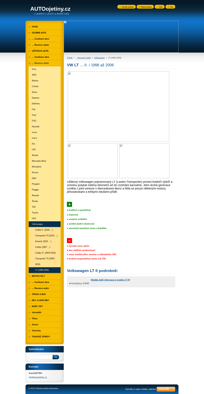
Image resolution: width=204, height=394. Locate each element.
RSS (161, 7)
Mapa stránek (146, 7)
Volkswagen (99, 58)
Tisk (171, 7)
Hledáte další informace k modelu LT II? (110, 280)
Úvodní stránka (128, 7)
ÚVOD (70, 58)
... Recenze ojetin (83, 58)
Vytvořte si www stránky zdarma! (140, 389)
